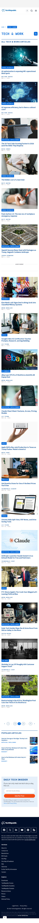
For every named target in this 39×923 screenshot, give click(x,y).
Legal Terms (15, 906)
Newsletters (5, 853)
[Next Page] (34, 723)
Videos (3, 896)
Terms (5, 803)
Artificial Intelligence (8, 742)
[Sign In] (27, 10)
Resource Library (6, 891)
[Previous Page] (4, 723)
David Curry (5, 452)
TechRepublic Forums (7, 883)
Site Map (3, 859)
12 (23, 723)
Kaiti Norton (5, 183)
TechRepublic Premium (7, 888)
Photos (3, 894)
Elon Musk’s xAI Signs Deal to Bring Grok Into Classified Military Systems (18, 304)
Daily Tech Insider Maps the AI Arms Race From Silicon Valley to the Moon (19, 629)
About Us (4, 848)
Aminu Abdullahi (7, 308)
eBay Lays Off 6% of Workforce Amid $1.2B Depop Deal (18, 376)
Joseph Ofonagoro (7, 255)
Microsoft (4, 751)
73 (30, 723)
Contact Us (4, 851)
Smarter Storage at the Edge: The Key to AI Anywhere (14, 739)
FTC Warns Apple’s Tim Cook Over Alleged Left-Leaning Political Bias (19, 593)
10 (15, 723)
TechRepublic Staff (8, 561)
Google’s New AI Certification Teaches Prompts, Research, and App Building (16, 340)
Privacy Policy (13, 803)
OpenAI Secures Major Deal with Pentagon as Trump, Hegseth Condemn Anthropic (18, 251)
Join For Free (19, 796)
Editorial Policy (5, 899)
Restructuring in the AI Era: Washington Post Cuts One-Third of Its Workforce (18, 702)
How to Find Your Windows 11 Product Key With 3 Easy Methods (13, 748)
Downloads (4, 880)
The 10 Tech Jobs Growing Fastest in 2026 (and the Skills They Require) (17, 145)
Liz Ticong (5, 344)
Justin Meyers (6, 633)
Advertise (4, 867)
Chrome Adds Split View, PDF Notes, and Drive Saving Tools (18, 521)
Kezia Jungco (5, 149)
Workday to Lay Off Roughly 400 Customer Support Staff (17, 665)
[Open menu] (36, 10)
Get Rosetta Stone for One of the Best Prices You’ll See (18, 484)
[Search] (31, 10)
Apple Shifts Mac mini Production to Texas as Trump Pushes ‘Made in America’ (18, 448)
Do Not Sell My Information (9, 869)
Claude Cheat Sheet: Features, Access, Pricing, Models (19, 412)
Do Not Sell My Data (30, 839)
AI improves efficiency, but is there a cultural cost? (18, 108)
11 (19, 723)
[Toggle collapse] (5, 917)
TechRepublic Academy (8, 488)
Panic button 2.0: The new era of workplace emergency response (18, 215)
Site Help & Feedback (7, 861)
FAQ (2, 864)
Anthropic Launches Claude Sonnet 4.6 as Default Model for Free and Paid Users (17, 557)
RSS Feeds (4, 856)
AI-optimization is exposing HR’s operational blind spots (18, 72)
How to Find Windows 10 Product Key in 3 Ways (13, 758)
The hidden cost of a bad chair (13, 180)
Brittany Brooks (7, 76)
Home (2, 27)
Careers (3, 872)
